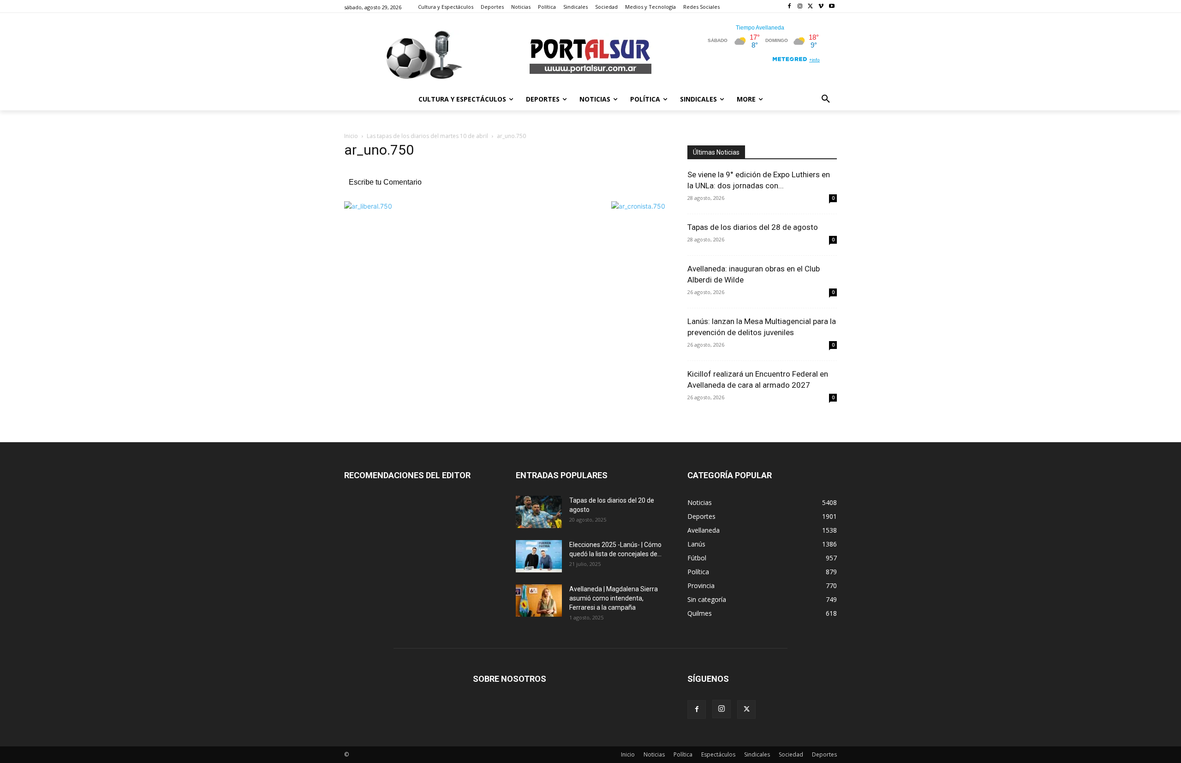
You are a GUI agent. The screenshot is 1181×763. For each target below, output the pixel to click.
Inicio (351, 136)
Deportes (824, 754)
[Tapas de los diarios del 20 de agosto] (539, 512)
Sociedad (791, 754)
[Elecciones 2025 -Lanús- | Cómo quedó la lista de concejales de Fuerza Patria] (539, 556)
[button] (826, 99)
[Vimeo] (821, 6)
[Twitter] (810, 6)
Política (683, 754)
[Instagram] (800, 6)
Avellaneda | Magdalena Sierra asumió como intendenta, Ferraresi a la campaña (613, 598)
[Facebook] (789, 6)
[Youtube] (831, 6)
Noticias (654, 754)
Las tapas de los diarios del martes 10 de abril (427, 136)
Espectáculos (718, 754)
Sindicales (757, 754)
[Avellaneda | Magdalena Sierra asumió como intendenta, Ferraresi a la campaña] (539, 600)
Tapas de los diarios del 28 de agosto (752, 227)
